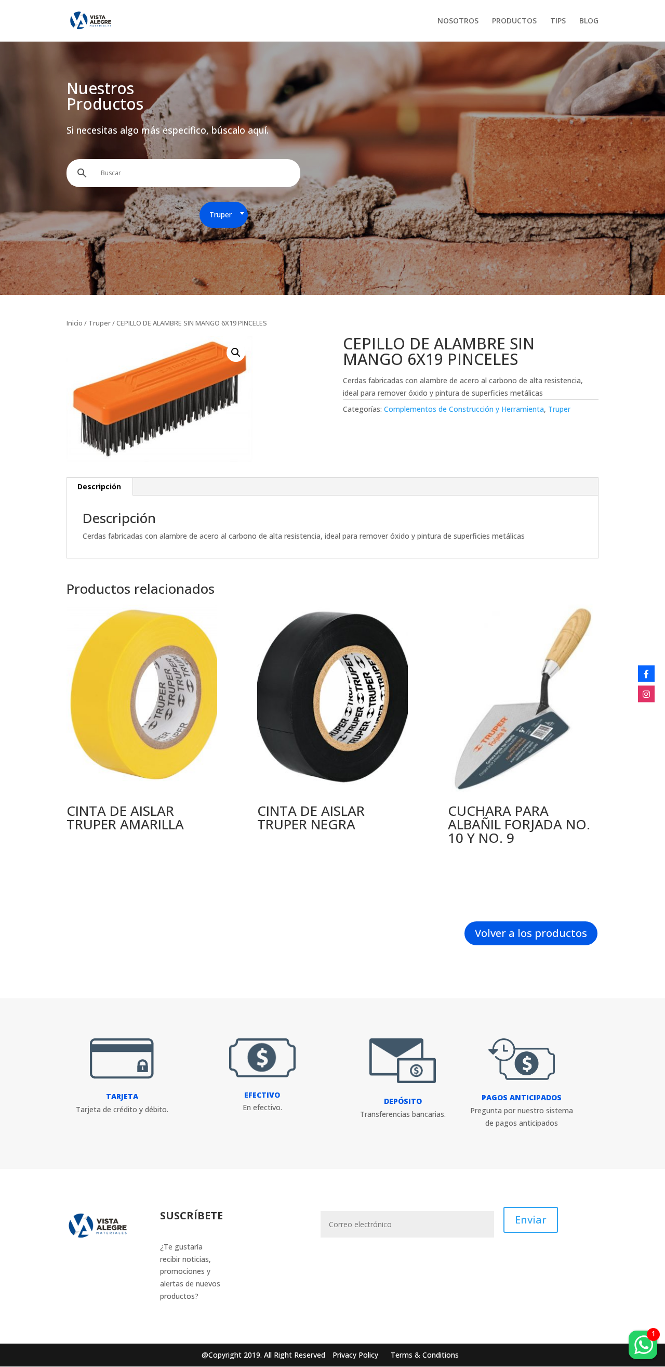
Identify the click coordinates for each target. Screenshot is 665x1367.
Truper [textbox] (220, 214)
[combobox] (224, 215)
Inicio (74, 323)
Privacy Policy (356, 1355)
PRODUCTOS (514, 21)
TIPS (558, 21)
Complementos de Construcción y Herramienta (464, 409)
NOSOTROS (457, 21)
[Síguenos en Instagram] (646, 693)
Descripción (99, 486)
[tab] (99, 487)
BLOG (588, 21)
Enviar (531, 1220)
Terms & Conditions (425, 1355)
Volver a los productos (531, 933)
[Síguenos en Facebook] (646, 673)
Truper (99, 323)
